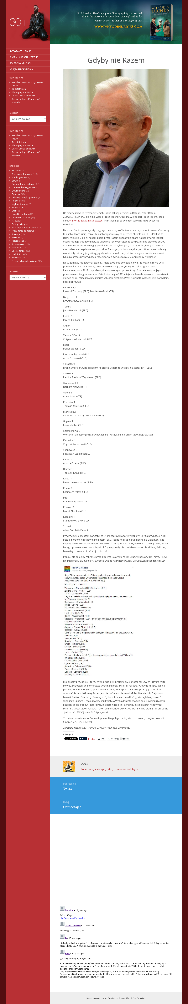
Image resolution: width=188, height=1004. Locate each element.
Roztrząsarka (18, 244)
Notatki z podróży (20, 214)
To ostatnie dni (19, 88)
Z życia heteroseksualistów (24, 261)
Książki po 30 (18, 207)
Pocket (92, 739)
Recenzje (16, 234)
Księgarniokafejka (21, 69)
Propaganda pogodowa (23, 230)
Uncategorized (19, 250)
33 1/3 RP (16, 170)
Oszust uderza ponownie (23, 95)
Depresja (16, 194)
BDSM (15, 180)
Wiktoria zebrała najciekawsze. (86, 220)
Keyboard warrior (20, 204)
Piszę (14, 220)
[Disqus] (116, 855)
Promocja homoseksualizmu (25, 227)
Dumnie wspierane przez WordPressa (102, 998)
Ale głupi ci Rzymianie (22, 174)
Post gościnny (18, 224)
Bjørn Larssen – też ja (24, 57)
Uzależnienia (18, 254)
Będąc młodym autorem (23, 184)
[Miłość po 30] (28, 24)
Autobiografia (18, 177)
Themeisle (141, 998)
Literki (14, 210)
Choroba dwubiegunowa (23, 187)
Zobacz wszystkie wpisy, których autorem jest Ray (109, 769)
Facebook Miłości (20, 63)
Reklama (16, 237)
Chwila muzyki (18, 190)
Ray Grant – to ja (20, 51)
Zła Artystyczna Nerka (22, 92)
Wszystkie (16, 257)
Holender (16, 200)
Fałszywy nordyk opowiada (24, 197)
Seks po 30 (17, 247)
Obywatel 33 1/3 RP (21, 217)
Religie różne (18, 240)
